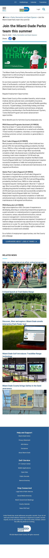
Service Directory (24, 480)
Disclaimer (24, 448)
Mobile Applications (24, 468)
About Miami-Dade (24, 452)
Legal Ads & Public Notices (24, 491)
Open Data (24, 472)
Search (43, 9)
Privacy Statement (24, 440)
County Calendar (24, 504)
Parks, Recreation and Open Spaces (23, 17)
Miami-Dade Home (24, 436)
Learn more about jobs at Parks (20, 241)
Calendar (33, 2)
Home (7, 17)
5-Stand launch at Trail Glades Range (18, 292)
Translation (42, 2)
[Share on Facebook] (10, 38)
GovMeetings (24, 2)
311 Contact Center (24, 464)
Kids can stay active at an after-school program (23, 262)
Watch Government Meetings (24, 500)
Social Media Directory (24, 496)
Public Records (24, 476)
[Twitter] (14, 38)
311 (15, 2)
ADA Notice (24, 444)
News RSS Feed (24, 508)
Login (38, 9)
